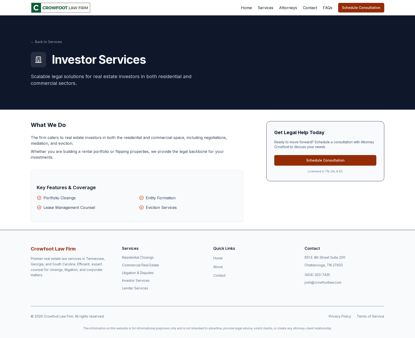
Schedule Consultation (361, 8)
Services (265, 7)
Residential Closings (138, 257)
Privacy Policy (340, 316)
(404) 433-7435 (317, 275)
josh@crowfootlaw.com (323, 282)
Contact (310, 7)
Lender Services (135, 288)
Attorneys (288, 7)
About (218, 267)
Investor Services (136, 280)
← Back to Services (46, 42)
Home (246, 7)
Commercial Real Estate (140, 265)
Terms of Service (370, 316)
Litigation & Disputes (138, 273)
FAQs (327, 7)
